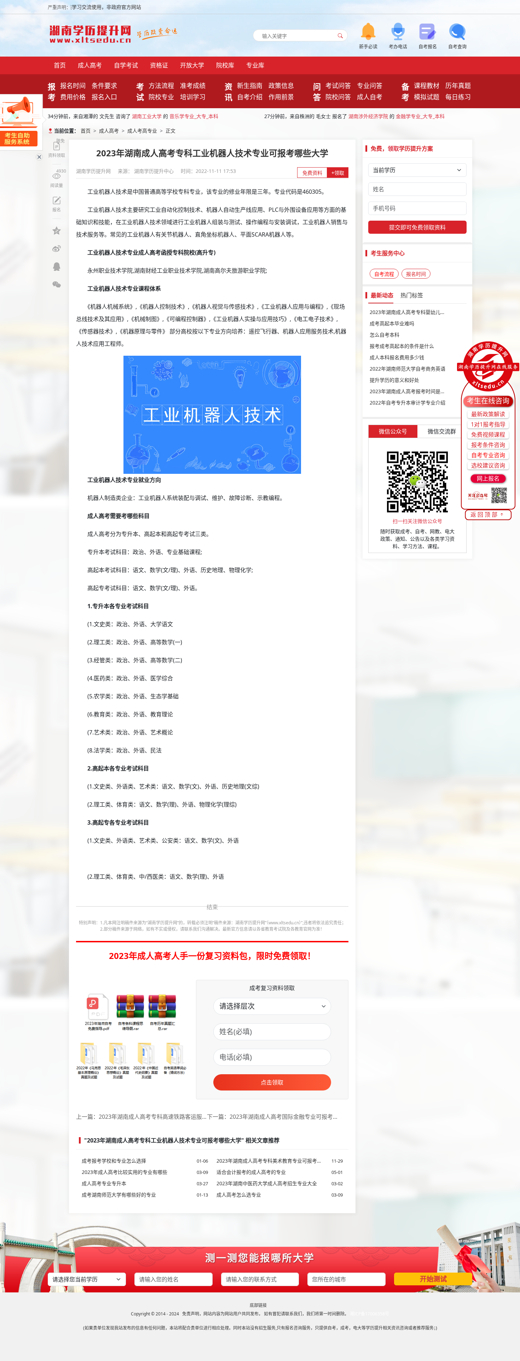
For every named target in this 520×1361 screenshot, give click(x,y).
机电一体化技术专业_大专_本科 (420, 116)
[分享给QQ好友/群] (56, 266)
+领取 (337, 172)
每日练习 (458, 97)
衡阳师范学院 (147, 116)
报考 (52, 91)
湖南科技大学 (363, 116)
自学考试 (126, 65)
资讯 (228, 91)
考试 (140, 91)
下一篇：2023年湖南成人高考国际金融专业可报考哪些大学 (272, 1117)
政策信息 (281, 85)
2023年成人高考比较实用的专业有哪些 (145, 1172)
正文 (170, 130)
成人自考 (369, 97)
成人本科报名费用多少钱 (397, 357)
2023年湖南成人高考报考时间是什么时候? (416, 391)
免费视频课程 (488, 434)
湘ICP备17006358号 (369, 1314)
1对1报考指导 (488, 424)
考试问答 (338, 85)
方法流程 (161, 85)
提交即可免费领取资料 (417, 227)
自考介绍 (249, 97)
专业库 (255, 65)
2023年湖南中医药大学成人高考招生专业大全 (279, 1183)
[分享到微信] (56, 284)
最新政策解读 (488, 414)
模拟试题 (426, 97)
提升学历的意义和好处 (394, 380)
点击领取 (272, 1082)
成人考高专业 (142, 130)
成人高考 (90, 65)
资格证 (159, 65)
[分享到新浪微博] (56, 248)
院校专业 (161, 97)
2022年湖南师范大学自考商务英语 (407, 368)
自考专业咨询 (488, 455)
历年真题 (458, 85)
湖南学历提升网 (94, 171)
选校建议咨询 (488, 465)
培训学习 (193, 97)
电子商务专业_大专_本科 (196, 116)
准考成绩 (193, 85)
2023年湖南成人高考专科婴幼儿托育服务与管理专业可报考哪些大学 (417, 312)
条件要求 (104, 85)
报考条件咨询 (488, 445)
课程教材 (426, 85)
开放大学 (192, 65)
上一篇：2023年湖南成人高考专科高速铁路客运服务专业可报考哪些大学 (141, 1117)
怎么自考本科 (384, 334)
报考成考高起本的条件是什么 (402, 346)
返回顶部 (484, 514)
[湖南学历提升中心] (92, 32)
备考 (405, 91)
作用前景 (281, 97)
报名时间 (73, 85)
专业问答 (369, 85)
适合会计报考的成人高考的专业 (279, 1172)
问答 (317, 91)
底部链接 (258, 1305)
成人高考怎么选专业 (279, 1194)
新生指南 (249, 85)
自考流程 (384, 274)
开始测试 (433, 1279)
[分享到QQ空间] (56, 230)
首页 (60, 65)
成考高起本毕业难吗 (392, 323)
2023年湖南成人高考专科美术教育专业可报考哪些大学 (279, 1160)
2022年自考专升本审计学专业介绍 (407, 402)
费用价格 (73, 97)
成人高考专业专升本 (145, 1183)
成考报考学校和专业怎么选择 (145, 1160)
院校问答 (338, 97)
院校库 (225, 65)
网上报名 (488, 478)
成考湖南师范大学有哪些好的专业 (145, 1194)
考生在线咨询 (488, 401)
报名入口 (104, 97)
